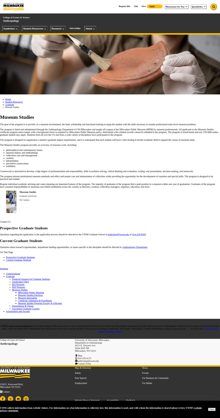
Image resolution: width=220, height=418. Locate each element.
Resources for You (175, 7)
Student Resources (33, 28)
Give (144, 6)
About (89, 28)
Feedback (130, 400)
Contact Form (84, 363)
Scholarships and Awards (18, 311)
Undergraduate (13, 273)
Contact (6, 392)
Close (211, 409)
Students (4, 268)
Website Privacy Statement (87, 400)
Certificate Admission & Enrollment (35, 300)
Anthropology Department (134, 247)
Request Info (124, 6)
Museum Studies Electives (30, 295)
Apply (152, 6)
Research (57, 28)
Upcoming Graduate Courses (26, 308)
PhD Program (18, 287)
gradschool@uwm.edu (118, 234)
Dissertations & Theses (23, 306)
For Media (147, 383)
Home (8, 99)
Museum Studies (27, 192)
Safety (78, 373)
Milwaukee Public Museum (31, 292)
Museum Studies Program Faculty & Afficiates (40, 303)
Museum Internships (27, 298)
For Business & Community (155, 378)
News (145, 368)
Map (80, 355)
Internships (75, 28)
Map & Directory (83, 368)
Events (145, 373)
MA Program (18, 284)
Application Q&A (20, 282)
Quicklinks (197, 7)
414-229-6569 (139, 234)
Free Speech (81, 378)
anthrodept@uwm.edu (88, 361)
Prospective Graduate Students (20, 257)
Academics (9, 28)
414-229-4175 (84, 358)
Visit (136, 6)
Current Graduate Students (18, 260)
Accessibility (113, 400)
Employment (81, 383)
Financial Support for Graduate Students (31, 279)
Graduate (9, 104)
